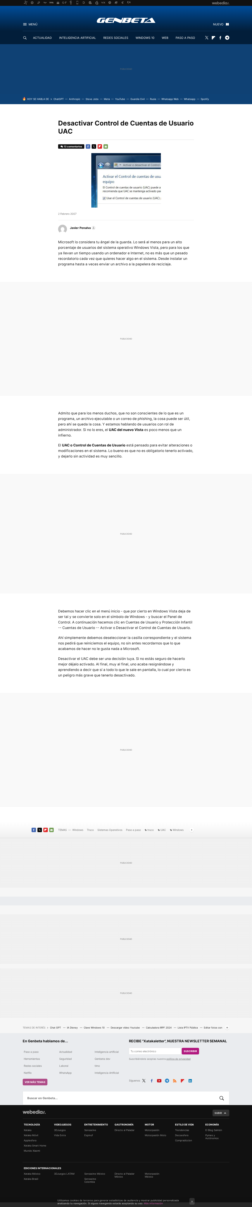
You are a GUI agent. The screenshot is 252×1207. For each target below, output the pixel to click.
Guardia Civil (137, 99)
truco (150, 829)
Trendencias (182, 1130)
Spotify (205, 99)
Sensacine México (94, 1173)
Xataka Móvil (31, 1135)
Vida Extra (60, 1135)
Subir (218, 1112)
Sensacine (90, 1130)
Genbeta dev (102, 1058)
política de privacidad (178, 1058)
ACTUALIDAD (42, 38)
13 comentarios (73, 146)
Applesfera (30, 1140)
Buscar (221, 1098)
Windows (77, 829)
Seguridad (65, 1058)
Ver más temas (35, 1082)
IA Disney (72, 1027)
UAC (163, 829)
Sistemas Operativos (109, 829)
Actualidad (65, 1051)
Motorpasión (152, 1130)
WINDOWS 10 (145, 38)
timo (97, 1065)
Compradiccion (183, 1140)
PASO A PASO (185, 38)
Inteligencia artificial (107, 1051)
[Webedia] (34, 1112)
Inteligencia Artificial (107, 1072)
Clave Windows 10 (94, 1027)
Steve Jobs (92, 99)
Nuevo (218, 24)
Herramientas (32, 1058)
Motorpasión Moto (155, 1135)
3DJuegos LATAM (64, 1173)
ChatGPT (58, 99)
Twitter (206, 38)
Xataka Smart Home (35, 1145)
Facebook (220, 38)
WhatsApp (65, 1072)
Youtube (159, 1080)
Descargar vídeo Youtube (126, 1027)
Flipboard (213, 38)
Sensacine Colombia (90, 1180)
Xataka (27, 1130)
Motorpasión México (152, 1175)
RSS (175, 1080)
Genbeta (126, 20)
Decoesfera (181, 1135)
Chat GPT (56, 1027)
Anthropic (74, 99)
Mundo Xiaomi (32, 1150)
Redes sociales (33, 1065)
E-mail (105, 146)
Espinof (88, 1135)
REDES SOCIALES (115, 38)
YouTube (120, 99)
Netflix (28, 1072)
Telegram (227, 38)
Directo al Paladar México (124, 1175)
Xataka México (32, 1173)
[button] (82, 228)
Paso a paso (133, 829)
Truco (90, 829)
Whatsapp (189, 99)
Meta (107, 99)
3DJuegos (60, 1130)
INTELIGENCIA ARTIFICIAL (77, 38)
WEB (165, 38)
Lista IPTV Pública (188, 1027)
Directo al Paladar (124, 1130)
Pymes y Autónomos (212, 1137)
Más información (153, 1203)
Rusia (153, 99)
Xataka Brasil (31, 1178)
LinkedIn (190, 1080)
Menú (33, 24)
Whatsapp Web (170, 99)
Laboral (63, 1065)
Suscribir (190, 1051)
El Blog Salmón (213, 1130)
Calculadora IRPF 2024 (159, 1027)
